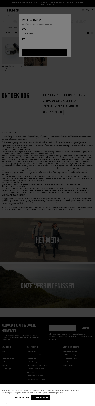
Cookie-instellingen (22, 397)
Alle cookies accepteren (41, 397)
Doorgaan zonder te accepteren (12, 403)
